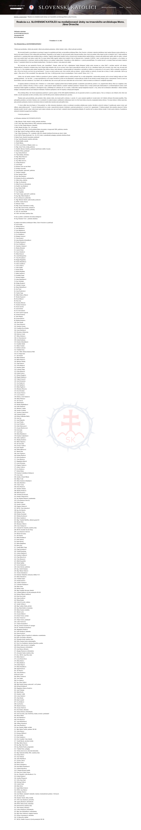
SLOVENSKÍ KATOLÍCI (68, 7)
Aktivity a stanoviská (109, 7)
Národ (128, 7)
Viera (121, 7)
